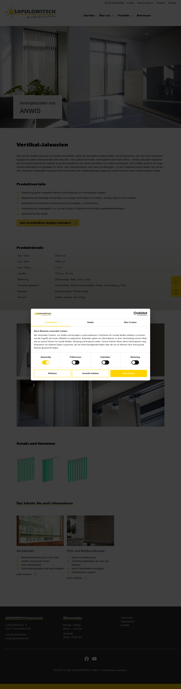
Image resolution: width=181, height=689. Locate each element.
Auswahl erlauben (90, 373)
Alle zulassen (128, 373)
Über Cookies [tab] (130, 322)
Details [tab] (90, 322)
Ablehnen (52, 373)
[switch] (75, 362)
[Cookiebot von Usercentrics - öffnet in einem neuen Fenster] (135, 314)
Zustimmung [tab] (51, 322)
